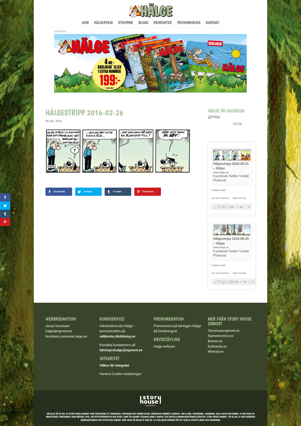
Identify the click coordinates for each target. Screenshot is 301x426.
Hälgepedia (103, 23)
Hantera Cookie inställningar (120, 374)
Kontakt (212, 23)
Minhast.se (216, 351)
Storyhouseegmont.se (224, 330)
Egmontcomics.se (221, 336)
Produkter (163, 23)
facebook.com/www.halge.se (66, 336)
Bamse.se (215, 341)
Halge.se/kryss (164, 346)
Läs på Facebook (220, 198)
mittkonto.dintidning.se (117, 336)
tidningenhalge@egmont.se (121, 350)
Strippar (125, 23)
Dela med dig (239, 198)
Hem (85, 23)
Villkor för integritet (114, 365)
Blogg (143, 23)
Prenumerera (188, 23)
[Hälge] (218, 117)
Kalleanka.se (217, 346)
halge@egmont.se (58, 331)
